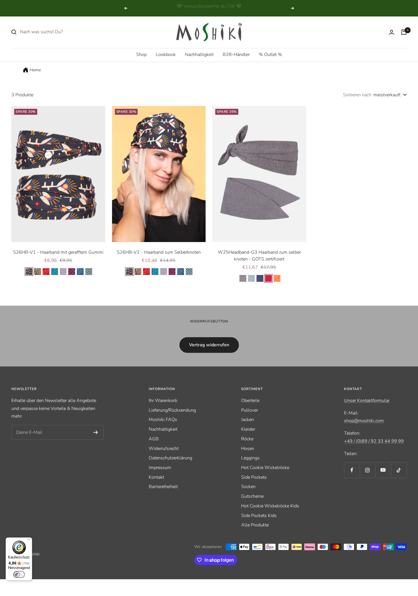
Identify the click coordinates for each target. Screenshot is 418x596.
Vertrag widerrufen (209, 345)
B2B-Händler (236, 54)
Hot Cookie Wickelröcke (265, 467)
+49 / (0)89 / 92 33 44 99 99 (374, 441)
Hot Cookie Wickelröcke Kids (270, 506)
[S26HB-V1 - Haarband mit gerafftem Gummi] (58, 174)
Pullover (249, 410)
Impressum (160, 467)
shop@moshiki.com (364, 421)
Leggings (250, 458)
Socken (248, 487)
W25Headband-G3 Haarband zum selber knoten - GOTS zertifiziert (259, 255)
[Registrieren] (95, 432)
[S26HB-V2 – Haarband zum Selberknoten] (159, 174)
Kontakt (156, 477)
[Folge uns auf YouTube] (383, 470)
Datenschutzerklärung (170, 458)
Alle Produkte (255, 525)
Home (35, 70)
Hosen (247, 448)
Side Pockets (254, 477)
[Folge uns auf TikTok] (399, 470)
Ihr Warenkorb (163, 400)
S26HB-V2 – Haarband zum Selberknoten (159, 252)
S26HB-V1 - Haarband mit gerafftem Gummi (58, 252)
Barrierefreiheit (163, 487)
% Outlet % (270, 54)
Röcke (247, 439)
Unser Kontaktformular (367, 400)
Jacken (247, 419)
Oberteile (250, 400)
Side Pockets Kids (259, 515)
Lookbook (166, 54)
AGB (154, 439)
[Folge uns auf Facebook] (352, 470)
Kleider (248, 429)
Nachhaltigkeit (199, 54)
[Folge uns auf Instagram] (367, 470)
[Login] (391, 32)
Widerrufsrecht (164, 448)
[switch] (19, 574)
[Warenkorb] (404, 32)
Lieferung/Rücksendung (172, 410)
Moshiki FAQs (163, 419)
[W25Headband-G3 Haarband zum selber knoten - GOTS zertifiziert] (259, 174)
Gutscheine (252, 496)
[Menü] (28, 540)
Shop (141, 54)
